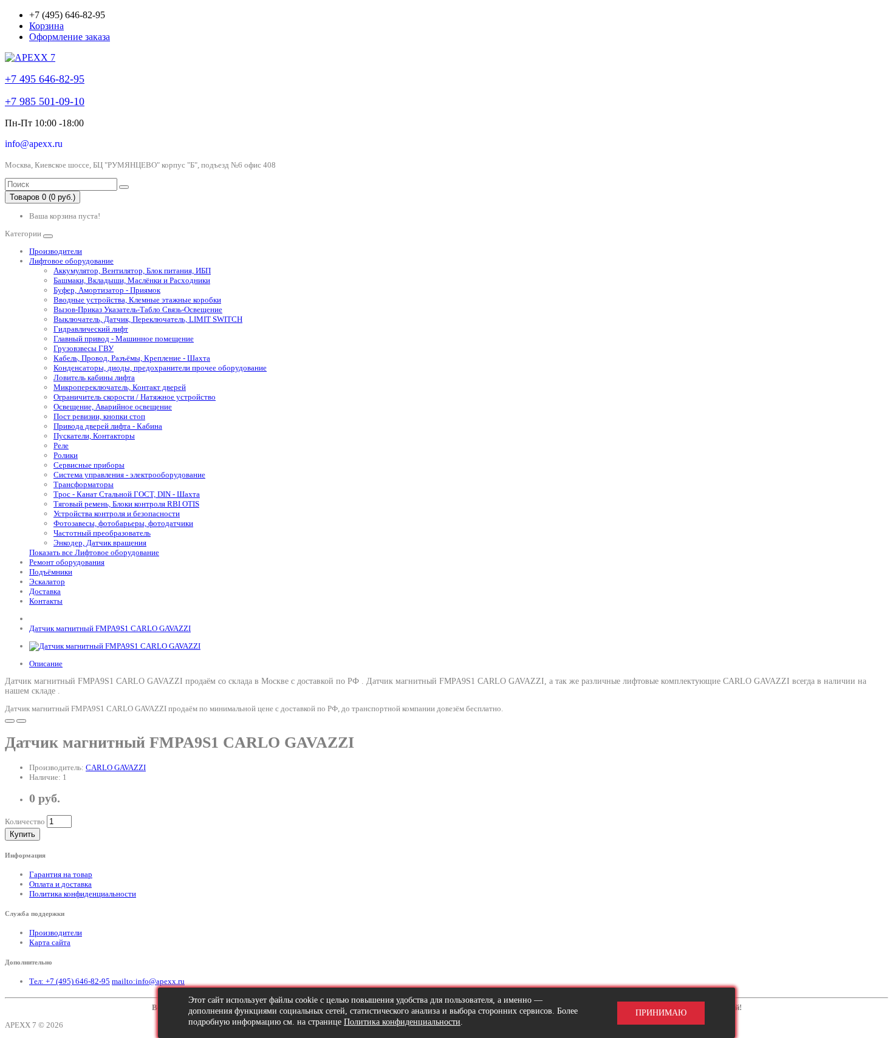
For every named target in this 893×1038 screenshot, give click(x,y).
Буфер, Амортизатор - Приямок (106, 290)
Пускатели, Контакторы (94, 435)
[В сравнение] (21, 721)
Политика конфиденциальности (82, 893)
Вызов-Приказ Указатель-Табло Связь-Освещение (137, 309)
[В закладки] (10, 721)
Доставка (45, 591)
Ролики (65, 455)
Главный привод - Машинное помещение (123, 338)
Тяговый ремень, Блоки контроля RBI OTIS (126, 503)
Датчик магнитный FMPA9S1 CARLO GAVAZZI (110, 628)
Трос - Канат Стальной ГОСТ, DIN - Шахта (126, 494)
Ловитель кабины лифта (94, 377)
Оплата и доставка (60, 884)
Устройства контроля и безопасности (116, 513)
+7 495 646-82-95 (44, 79)
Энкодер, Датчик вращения (99, 542)
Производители (55, 251)
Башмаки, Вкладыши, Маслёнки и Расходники (131, 280)
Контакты (46, 601)
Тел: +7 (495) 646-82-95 (69, 981)
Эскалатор (47, 581)
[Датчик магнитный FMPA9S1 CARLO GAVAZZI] (114, 645)
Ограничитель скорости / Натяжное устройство (134, 396)
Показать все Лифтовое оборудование (94, 552)
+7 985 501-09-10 (44, 101)
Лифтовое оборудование (71, 260)
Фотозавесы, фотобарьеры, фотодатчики (123, 523)
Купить (22, 834)
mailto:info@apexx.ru (148, 981)
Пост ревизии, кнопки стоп (99, 416)
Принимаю (660, 1012)
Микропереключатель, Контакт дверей (119, 387)
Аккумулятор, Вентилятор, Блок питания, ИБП (132, 270)
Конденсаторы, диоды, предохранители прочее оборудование (160, 367)
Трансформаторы (83, 484)
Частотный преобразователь (102, 533)
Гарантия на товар (60, 874)
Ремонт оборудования (66, 562)
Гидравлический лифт (90, 328)
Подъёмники (50, 571)
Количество (25, 821)
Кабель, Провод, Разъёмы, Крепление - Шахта (131, 358)
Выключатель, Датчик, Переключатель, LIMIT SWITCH (147, 319)
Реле (61, 445)
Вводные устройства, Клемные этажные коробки (137, 299)
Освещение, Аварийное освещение (112, 406)
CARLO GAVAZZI (116, 767)
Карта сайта (49, 942)
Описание (46, 663)
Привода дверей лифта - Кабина (107, 426)
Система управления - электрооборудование (129, 474)
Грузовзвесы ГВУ (83, 348)
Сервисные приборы (89, 464)
